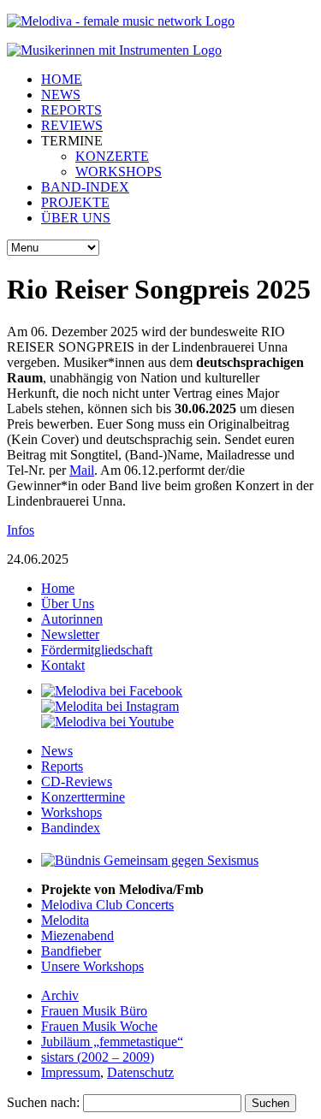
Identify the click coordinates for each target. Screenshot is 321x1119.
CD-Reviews (76, 781)
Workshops (71, 812)
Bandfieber (71, 951)
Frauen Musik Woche (99, 1026)
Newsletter (70, 634)
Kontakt (63, 665)
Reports (62, 766)
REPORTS (71, 110)
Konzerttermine (83, 797)
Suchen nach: (43, 1102)
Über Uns (67, 603)
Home (57, 588)
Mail (81, 470)
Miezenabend (77, 935)
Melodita (65, 920)
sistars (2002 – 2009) (97, 1057)
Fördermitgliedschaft (96, 649)
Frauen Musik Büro (94, 1011)
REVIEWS (72, 125)
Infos (20, 530)
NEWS (60, 94)
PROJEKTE (75, 202)
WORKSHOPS (118, 171)
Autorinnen (72, 619)
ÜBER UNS (75, 217)
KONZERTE (112, 156)
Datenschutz (140, 1072)
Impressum (70, 1072)
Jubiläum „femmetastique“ (112, 1041)
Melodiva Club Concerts (107, 904)
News (57, 750)
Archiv (60, 995)
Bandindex (70, 827)
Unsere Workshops (92, 966)
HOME (61, 79)
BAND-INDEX (85, 187)
